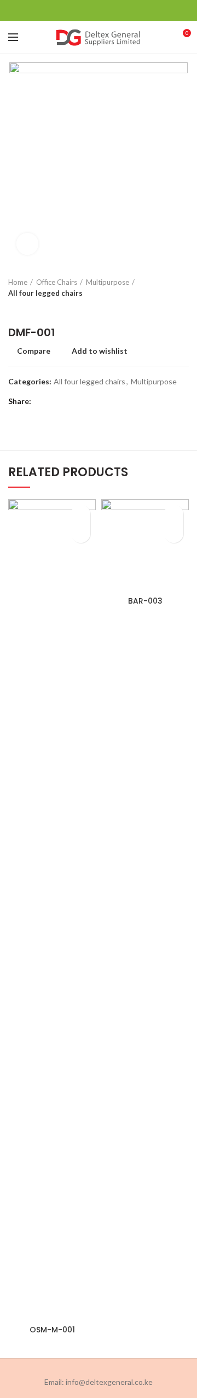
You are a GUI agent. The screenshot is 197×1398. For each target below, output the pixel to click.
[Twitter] (85, 10)
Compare (33, 351)
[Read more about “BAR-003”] (173, 533)
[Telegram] (126, 10)
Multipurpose (107, 282)
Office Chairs (56, 282)
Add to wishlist (100, 351)
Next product (35, 309)
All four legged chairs (45, 293)
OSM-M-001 (52, 1330)
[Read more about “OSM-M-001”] (80, 533)
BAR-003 (145, 601)
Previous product (13, 309)
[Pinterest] (99, 10)
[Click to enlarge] (27, 244)
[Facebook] (71, 10)
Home (17, 282)
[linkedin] (112, 10)
